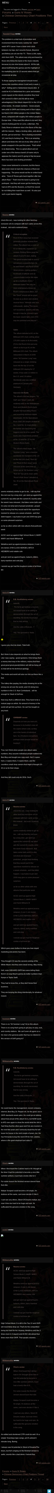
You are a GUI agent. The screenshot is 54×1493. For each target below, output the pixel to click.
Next (6, 27)
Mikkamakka (7, 1061)
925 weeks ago (44, 202)
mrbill (5, 1229)
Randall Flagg (9, 34)
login (38, 9)
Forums (6, 12)
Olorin (5, 1163)
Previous (12, 22)
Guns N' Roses (23, 12)
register (30, 9)
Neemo (5, 214)
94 (47, 22)
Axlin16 (5, 592)
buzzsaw (6, 1018)
